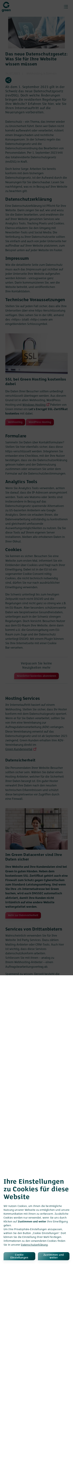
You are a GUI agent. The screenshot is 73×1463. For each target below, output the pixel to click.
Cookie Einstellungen (19, 1256)
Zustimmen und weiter (53, 1256)
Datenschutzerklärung (34, 1245)
